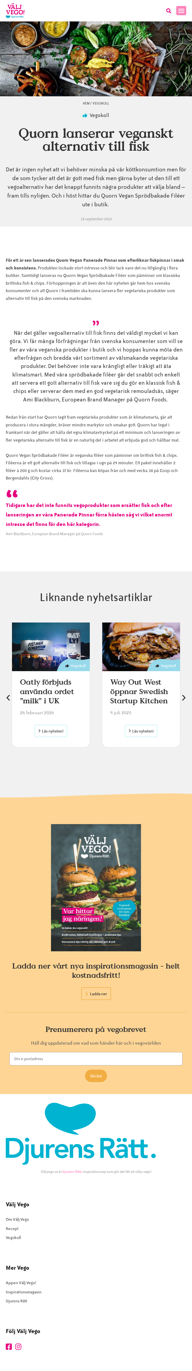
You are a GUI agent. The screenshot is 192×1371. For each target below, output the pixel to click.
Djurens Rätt (16, 1301)
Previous (8, 697)
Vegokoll (100, 103)
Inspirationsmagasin (24, 1292)
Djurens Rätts (72, 1172)
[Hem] (15, 10)
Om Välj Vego (17, 1219)
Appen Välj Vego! (21, 1282)
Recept (12, 1228)
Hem (86, 103)
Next (183, 697)
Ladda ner (98, 994)
